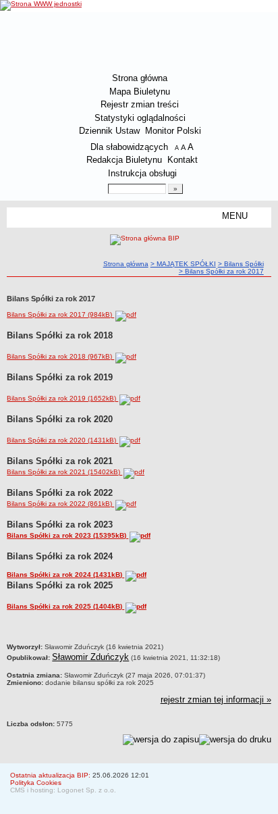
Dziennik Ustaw (109, 131)
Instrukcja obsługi (142, 173)
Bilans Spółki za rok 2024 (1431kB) (65, 574)
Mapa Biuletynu (139, 91)
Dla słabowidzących (129, 147)
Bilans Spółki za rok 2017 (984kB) (60, 314)
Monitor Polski (173, 131)
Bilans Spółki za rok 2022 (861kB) (60, 503)
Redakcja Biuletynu (124, 160)
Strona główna (139, 78)
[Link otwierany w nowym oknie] (41, 5)
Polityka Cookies (35, 782)
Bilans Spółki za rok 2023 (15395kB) (67, 535)
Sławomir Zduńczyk (90, 657)
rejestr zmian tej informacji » (216, 699)
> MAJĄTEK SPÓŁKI (183, 264)
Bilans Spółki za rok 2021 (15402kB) (64, 472)
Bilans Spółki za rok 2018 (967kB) (60, 356)
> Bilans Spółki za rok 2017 (221, 271)
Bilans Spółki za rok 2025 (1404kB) (65, 606)
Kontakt (182, 160)
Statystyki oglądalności (140, 118)
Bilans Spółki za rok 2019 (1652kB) (62, 398)
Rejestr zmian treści (140, 104)
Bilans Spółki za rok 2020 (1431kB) (62, 440)
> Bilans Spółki (241, 264)
